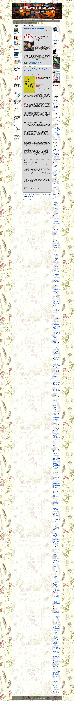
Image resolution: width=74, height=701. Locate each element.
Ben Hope (54, 199)
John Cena (55, 395)
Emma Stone (55, 310)
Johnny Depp (55, 399)
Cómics (54, 253)
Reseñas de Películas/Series (19, 23)
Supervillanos (55, 646)
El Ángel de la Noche (56, 299)
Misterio (54, 495)
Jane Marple (55, 374)
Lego (54, 446)
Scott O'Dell (55, 621)
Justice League (55, 413)
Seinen (54, 622)
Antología (54, 180)
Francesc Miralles (56, 333)
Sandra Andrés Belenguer (55, 618)
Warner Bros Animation (55, 686)
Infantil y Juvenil (55, 362)
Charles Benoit (55, 230)
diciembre (57, 117)
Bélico (54, 198)
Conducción (55, 255)
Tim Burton (55, 655)
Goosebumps (55, 338)
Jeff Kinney (55, 385)
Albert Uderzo (55, 155)
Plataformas (55, 560)
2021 (55, 104)
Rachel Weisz (55, 570)
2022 (55, 103)
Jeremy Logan (55, 389)
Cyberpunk (55, 265)
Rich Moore (55, 589)
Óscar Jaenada (55, 536)
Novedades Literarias (56, 528)
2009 (55, 146)
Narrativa (54, 510)
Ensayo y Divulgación (56, 315)
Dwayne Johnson (56, 295)
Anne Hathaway (55, 178)
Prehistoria (55, 565)
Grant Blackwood (56, 340)
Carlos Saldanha (56, 223)
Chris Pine (55, 234)
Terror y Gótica (55, 652)
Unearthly (54, 669)
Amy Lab (54, 169)
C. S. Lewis (55, 213)
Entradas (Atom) (31, 196)
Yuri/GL (54, 691)
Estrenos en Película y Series (54, 21)
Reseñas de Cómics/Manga (42, 21)
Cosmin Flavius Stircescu (55, 259)
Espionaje (54, 322)
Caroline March (55, 228)
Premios (54, 566)
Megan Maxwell (55, 490)
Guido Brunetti (55, 342)
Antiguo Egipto (55, 179)
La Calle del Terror (56, 429)
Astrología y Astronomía (55, 188)
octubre (56, 120)
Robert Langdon (56, 596)
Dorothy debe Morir (56, 289)
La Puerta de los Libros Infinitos (17, 112)
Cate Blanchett (55, 229)
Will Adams (55, 687)
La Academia (55, 428)
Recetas (54, 576)
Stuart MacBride (56, 642)
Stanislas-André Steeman (55, 638)
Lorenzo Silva (55, 462)
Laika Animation (55, 437)
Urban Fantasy (55, 671)
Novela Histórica (56, 530)
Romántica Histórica (56, 603)
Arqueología (55, 183)
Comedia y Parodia (56, 248)
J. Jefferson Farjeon (56, 365)
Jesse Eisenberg (56, 390)
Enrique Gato (55, 313)
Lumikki (54, 471)
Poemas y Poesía (56, 561)
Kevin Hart (55, 423)
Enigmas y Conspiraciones (55, 312)
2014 (55, 114)
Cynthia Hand (55, 266)
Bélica (54, 197)
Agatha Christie (55, 153)
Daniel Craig (55, 269)
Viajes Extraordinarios (55, 678)
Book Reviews (55, 209)
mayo (56, 127)
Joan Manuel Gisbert (56, 393)
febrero (56, 139)
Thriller (54, 653)
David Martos (55, 275)
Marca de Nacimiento (56, 483)
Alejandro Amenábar (56, 157)
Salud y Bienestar (56, 616)
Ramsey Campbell (56, 572)
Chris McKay (55, 233)
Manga (54, 478)
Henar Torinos (55, 353)
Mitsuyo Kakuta (55, 502)
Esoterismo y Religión (55, 320)
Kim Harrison (55, 424)
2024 (55, 100)
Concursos (55, 254)
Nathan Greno (55, 512)
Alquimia (54, 165)
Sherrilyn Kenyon (56, 628)
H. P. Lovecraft (55, 346)
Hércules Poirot (55, 356)
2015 (55, 113)
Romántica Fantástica (55, 602)
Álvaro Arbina (55, 166)
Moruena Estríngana (56, 504)
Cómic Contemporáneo (56, 251)
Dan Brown (55, 267)
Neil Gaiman (55, 515)
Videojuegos (55, 680)
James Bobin (55, 371)
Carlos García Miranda (55, 219)
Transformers (55, 663)
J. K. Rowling (55, 367)
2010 (55, 145)
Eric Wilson (55, 318)
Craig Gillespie (55, 261)
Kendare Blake (55, 420)
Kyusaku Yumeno (56, 427)
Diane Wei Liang (56, 281)
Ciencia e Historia (56, 240)
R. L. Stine (55, 567)
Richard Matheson (56, 590)
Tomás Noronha (56, 660)
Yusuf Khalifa (55, 692)
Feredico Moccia (56, 331)
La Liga (54, 434)
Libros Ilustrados (56, 458)
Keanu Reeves (55, 419)
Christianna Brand (56, 237)
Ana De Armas (55, 170)
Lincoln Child (55, 459)
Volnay (54, 682)
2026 (55, 97)
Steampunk (55, 639)
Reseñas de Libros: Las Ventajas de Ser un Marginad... (57, 134)
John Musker (55, 396)
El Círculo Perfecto (56, 301)
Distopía (54, 284)
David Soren (55, 276)
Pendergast (55, 551)
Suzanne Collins (56, 648)
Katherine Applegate (56, 417)
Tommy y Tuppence (56, 661)
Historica (54, 359)
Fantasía (54, 328)
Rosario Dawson (56, 612)
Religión (54, 577)
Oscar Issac (55, 535)
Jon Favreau (55, 400)
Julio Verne (55, 410)
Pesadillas (54, 553)
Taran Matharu (55, 651)
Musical (54, 508)
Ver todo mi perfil (56, 40)
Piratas (54, 559)
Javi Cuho (54, 381)
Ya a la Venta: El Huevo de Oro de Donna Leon (34, 28)
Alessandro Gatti (56, 159)
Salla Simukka (55, 615)
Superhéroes (55, 644)
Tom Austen (55, 657)
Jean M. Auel (55, 384)
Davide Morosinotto (56, 278)
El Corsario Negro (56, 303)
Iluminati (54, 360)
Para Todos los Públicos (55, 544)
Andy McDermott (56, 171)
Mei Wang (54, 491)
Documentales (55, 285)
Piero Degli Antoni (56, 557)
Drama (54, 292)
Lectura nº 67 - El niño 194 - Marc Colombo (16, 114)
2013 (55, 116)
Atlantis (54, 189)
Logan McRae (55, 460)
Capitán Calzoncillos (56, 214)
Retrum (54, 586)
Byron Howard (55, 212)
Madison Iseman (56, 473)
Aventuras (54, 194)
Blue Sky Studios (56, 208)
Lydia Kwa (54, 472)
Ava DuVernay (55, 193)
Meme (54, 492)
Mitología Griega (56, 496)
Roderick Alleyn (55, 597)
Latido (54, 445)
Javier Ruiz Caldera (56, 382)
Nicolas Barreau (55, 519)
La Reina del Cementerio (55, 436)
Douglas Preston (56, 291)
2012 (55, 142)
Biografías (54, 205)
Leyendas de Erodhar (55, 453)
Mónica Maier (55, 503)
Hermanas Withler (56, 357)
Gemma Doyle (55, 337)
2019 (55, 107)
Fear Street (55, 329)
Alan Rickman (55, 154)
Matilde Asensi (55, 488)
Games (54, 336)
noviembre (57, 118)
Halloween (55, 347)
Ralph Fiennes (55, 571)
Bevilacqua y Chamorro (55, 203)
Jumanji (54, 412)
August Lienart (55, 190)
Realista (54, 575)
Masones (54, 487)
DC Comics (55, 280)
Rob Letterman (55, 595)
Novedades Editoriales (22, 21)
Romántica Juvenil (56, 605)
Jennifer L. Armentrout (55, 387)
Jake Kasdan (55, 370)
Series (54, 623)
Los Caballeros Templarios (55, 464)
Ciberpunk (55, 239)
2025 (55, 99)
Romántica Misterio (56, 607)
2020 (55, 106)
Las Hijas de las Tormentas (55, 443)
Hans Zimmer (55, 348)
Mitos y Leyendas (56, 500)
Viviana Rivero (55, 681)
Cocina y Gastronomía (55, 247)
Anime (54, 175)
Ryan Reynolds (55, 613)
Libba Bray (55, 454)
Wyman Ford (55, 688)
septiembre (57, 121)
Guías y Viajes (55, 341)
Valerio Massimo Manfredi (56, 673)
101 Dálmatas (55, 150)
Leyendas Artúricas (56, 450)
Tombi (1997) (16, 127)
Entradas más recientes (29, 194)
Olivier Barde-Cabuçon (55, 534)
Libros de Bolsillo (56, 456)
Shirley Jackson (55, 629)
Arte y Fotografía (56, 184)
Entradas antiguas (46, 194)
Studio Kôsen (55, 643)
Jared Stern (55, 377)
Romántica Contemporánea (56, 599)
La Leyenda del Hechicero (55, 432)
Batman (54, 195)
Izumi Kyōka (55, 364)
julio (56, 124)
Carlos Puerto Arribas (56, 221)
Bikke (54, 204)
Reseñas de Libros (31, 21)
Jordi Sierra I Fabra (56, 401)
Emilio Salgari (55, 309)
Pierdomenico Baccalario (55, 556)
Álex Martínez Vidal (56, 161)
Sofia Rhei (55, 636)
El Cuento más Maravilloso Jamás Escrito (56, 305)
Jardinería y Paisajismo (55, 376)
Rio (53, 592)
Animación (55, 174)
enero (56, 140)
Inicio (15, 21)
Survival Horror (55, 647)
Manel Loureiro (55, 477)
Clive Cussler (55, 245)
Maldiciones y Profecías (55, 475)
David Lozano (55, 274)
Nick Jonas (55, 518)
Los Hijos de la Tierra (56, 465)
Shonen (54, 632)
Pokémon (54, 563)
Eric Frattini (55, 317)
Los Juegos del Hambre (55, 468)
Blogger (44, 698)
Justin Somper (55, 414)
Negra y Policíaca (33, 63)
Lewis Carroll (55, 449)
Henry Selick (55, 354)
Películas (54, 550)
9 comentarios (40, 188)
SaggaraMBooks (57, 31)
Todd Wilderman (56, 656)
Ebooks (28, 63)
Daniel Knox (55, 270)
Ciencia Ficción (55, 242)
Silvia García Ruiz (56, 633)
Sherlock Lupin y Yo (56, 626)
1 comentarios (40, 62)
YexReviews (16, 126)
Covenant (54, 260)
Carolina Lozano (56, 226)
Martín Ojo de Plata (56, 485)
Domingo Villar (55, 286)
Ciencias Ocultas (56, 244)
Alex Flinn (54, 160)
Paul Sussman (55, 549)
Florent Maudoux (56, 332)
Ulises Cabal (55, 668)
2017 (55, 110)
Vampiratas (55, 674)
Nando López (55, 509)
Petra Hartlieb (55, 554)
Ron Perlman (55, 611)
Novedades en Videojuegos (31, 23)
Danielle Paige (55, 271)
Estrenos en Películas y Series (56, 324)
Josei (54, 407)
